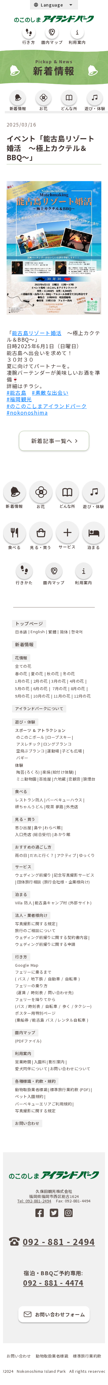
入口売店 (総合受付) (33, 834)
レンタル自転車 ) (72, 1020)
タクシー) (83, 1006)
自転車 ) (72, 979)
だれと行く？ (42, 855)
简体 (64, 632)
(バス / (21, 1006)
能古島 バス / (44, 1020)
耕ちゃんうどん (29, 806)
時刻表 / (37, 992)
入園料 (40, 1062)
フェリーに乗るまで (34, 972)
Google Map (26, 965)
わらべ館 (52, 827)
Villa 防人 (23, 903)
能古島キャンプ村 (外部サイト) (63, 903)
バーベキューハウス (64, 800)
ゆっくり (87, 855)
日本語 (21, 632)
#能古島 (16, 392)
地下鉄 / (37, 979)
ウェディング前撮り (33, 875)
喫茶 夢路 (55, 806)
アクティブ (66, 855)
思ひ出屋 (23, 827)
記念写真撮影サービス (74, 875)
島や (38, 827)
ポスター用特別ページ (35, 1013)
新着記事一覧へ (52, 441)
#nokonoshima (27, 412)
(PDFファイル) (28, 1041)
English (38, 631)
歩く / (67, 1006)
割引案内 (57, 1062)
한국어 (77, 632)
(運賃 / (22, 992)
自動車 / (54, 979)
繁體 (52, 632)
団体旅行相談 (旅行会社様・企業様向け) (53, 882)
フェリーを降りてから (36, 999)
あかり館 (62, 834)
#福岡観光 (19, 399)
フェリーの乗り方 (31, 985)
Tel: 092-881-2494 (34, 1201)
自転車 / (52, 1006)
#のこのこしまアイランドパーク (47, 406)
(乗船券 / (23, 1020)
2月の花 (40, 681)
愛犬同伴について (31, 1068)
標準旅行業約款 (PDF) (70, 1089)
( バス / (22, 979)
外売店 (72, 806)
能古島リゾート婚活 (37, 333)
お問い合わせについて (70, 1068)
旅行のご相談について (35, 930)
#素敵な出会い (50, 392)
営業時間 (23, 1062)
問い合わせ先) (60, 992)
